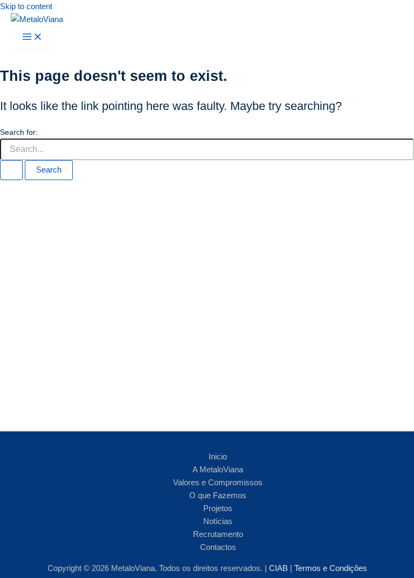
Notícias (217, 521)
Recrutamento (218, 534)
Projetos (217, 508)
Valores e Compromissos (218, 482)
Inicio (218, 456)
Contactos (218, 547)
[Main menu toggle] (32, 37)
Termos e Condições (330, 568)
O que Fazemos (217, 495)
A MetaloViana (217, 469)
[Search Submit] (11, 170)
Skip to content (26, 6)
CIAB (279, 568)
